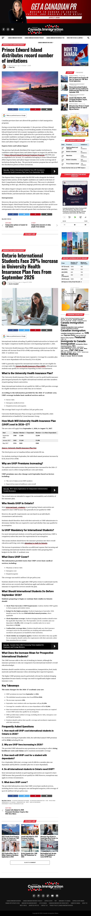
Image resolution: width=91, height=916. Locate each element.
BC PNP (63, 319)
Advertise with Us (34, 905)
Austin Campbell (13, 284)
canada (74, 320)
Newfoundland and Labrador (72, 148)
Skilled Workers (35, 802)
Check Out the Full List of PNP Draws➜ (73, 168)
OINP (62, 350)
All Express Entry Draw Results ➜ (71, 282)
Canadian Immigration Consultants (59, 903)
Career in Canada (75, 903)
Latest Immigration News (68, 347)
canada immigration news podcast (72, 327)
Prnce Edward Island (72, 164)
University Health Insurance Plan (12, 803)
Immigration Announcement (29, 903)
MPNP (81, 348)
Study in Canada (66, 356)
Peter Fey (11, 67)
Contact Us (44, 905)
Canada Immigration (82, 320)
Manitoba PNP (75, 348)
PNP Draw (79, 350)
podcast (69, 352)
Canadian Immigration (38, 800)
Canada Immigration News (15, 38)
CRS (62, 335)
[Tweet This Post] (24, 109)
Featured (52, 800)
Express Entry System (67, 337)
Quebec (75, 352)
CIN (47, 800)
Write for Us (23, 905)
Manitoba (69, 155)
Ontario (66, 350)
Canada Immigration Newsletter (55, 38)
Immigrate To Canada (64, 901)
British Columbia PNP (66, 320)
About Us (84, 903)
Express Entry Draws (78, 901)
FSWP (62, 339)
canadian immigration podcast (71, 333)
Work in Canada (77, 356)
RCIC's (79, 352)
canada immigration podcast (69, 328)
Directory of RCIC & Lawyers (75, 38)
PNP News (63, 352)
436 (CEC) (64, 269)
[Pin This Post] (35, 109)
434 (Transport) (65, 275)
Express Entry (69, 335)
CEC (83, 333)
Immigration (21, 802)
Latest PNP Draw (66, 348)
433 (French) (65, 279)
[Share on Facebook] (13, 109)
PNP (28, 802)
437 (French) (65, 266)
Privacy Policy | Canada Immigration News (61, 905)
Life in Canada (43, 903)
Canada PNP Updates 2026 (12, 903)
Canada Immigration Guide (45, 42)
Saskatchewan (85, 352)
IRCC (74, 346)
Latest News (80, 347)
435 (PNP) (64, 272)
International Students (66, 346)
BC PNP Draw (69, 319)
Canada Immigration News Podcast (34, 38)
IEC (65, 339)
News (85, 348)
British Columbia (71, 151)
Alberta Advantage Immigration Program (74, 318)
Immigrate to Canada (9, 802)
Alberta (62, 318)
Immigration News (81, 344)
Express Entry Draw (81, 335)
